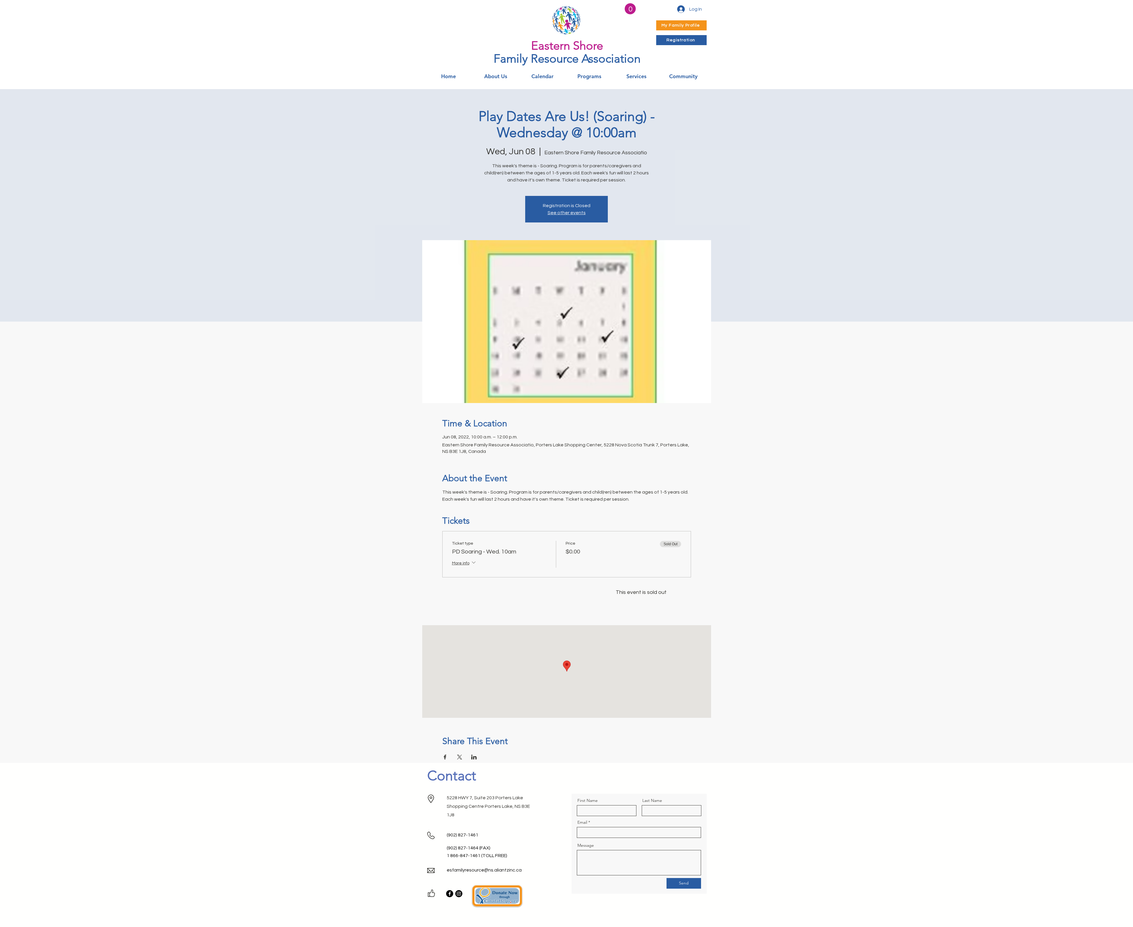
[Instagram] (458, 893)
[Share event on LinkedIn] (474, 757)
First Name (587, 800)
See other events (567, 212)
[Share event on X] (459, 757)
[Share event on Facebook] (445, 757)
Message (585, 845)
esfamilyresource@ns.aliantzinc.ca (484, 870)
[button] (630, 8)
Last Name (652, 800)
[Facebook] (449, 893)
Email (582, 822)
